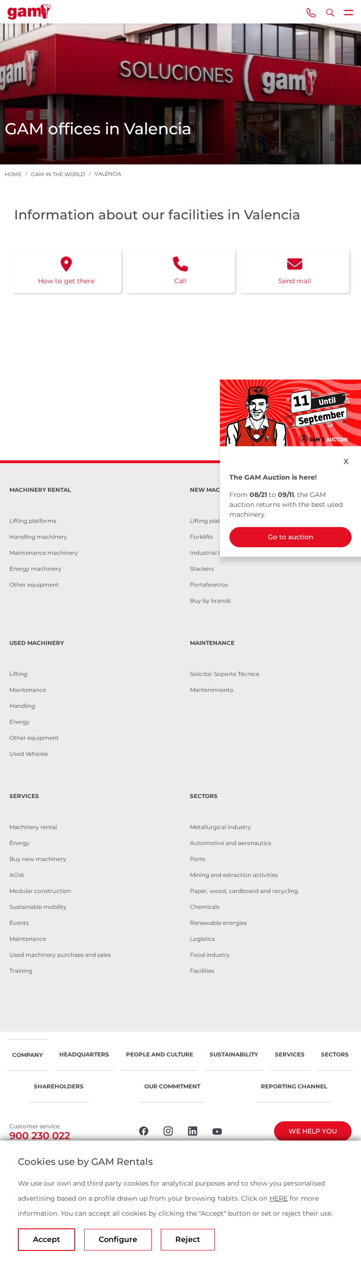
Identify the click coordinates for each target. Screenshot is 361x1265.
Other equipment (34, 584)
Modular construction (40, 890)
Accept (46, 1239)
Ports (197, 858)
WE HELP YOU (313, 1131)
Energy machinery (35, 568)
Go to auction (291, 537)
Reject (187, 1239)
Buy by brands (210, 600)
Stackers (202, 568)
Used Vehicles (28, 753)
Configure (118, 1239)
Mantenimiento (212, 689)
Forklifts (201, 536)
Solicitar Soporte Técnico (224, 673)
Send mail (294, 281)
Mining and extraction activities (234, 874)
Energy (19, 721)
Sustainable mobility (38, 906)
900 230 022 (39, 1136)
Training (20, 970)
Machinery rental (33, 826)
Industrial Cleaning (216, 552)
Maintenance (27, 689)
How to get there (66, 281)
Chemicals (205, 906)
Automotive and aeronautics (230, 842)
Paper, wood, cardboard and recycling (244, 890)
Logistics (202, 938)
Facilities (202, 970)
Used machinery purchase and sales (60, 954)
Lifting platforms (32, 520)
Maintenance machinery (43, 552)
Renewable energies (218, 922)
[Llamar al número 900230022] (311, 11)
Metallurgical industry (220, 826)
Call (180, 281)
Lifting (18, 673)
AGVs (16, 874)
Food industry (210, 954)
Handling (22, 705)
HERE (278, 1198)
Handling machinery (38, 536)
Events (19, 922)
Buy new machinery (37, 858)
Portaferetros (209, 584)
